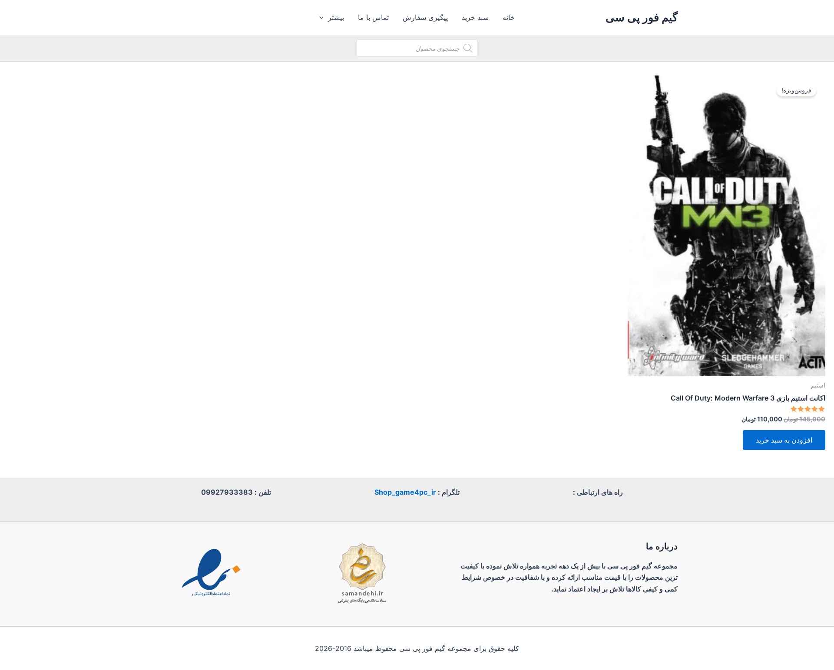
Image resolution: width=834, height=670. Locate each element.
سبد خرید (475, 17)
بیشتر (336, 17)
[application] (323, 17)
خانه (509, 17)
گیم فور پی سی (642, 17)
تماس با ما (373, 17)
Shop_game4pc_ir (405, 492)
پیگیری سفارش (425, 17)
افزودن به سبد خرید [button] (784, 440)
